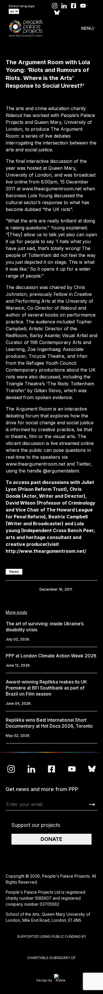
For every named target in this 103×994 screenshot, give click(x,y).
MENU (87, 28)
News (14, 571)
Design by (44, 980)
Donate (51, 839)
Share (14, 590)
